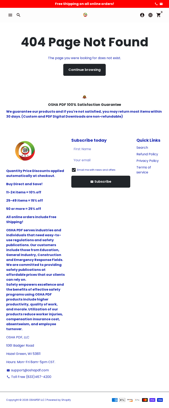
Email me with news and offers (96, 170)
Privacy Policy (147, 160)
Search (142, 147)
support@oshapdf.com (28, 370)
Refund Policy (147, 154)
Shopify (66, 400)
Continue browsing (84, 69)
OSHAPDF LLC (37, 400)
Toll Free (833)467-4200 (29, 376)
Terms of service (143, 170)
